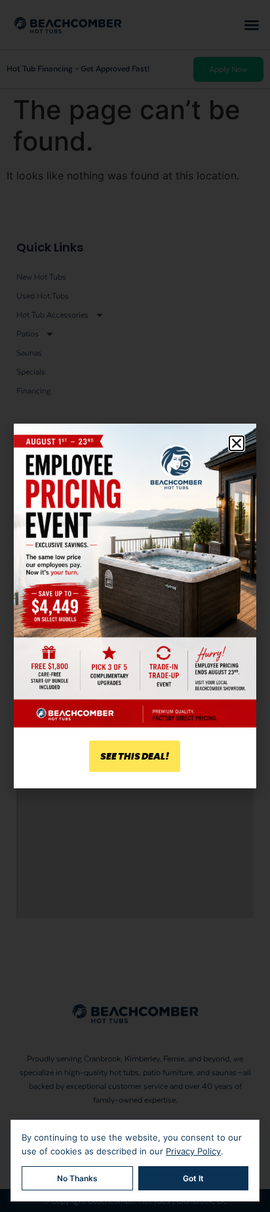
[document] (135, 606)
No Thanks (77, 1178)
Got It (193, 1178)
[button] (236, 443)
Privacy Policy (193, 1151)
